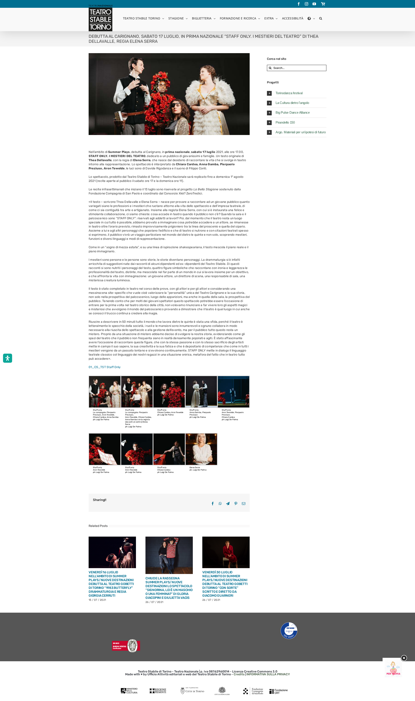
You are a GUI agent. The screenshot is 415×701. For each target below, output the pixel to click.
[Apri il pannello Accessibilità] (7, 358)
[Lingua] (311, 18)
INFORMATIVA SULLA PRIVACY (268, 674)
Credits (239, 674)
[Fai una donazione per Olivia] (393, 662)
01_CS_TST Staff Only (105, 367)
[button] (320, 18)
